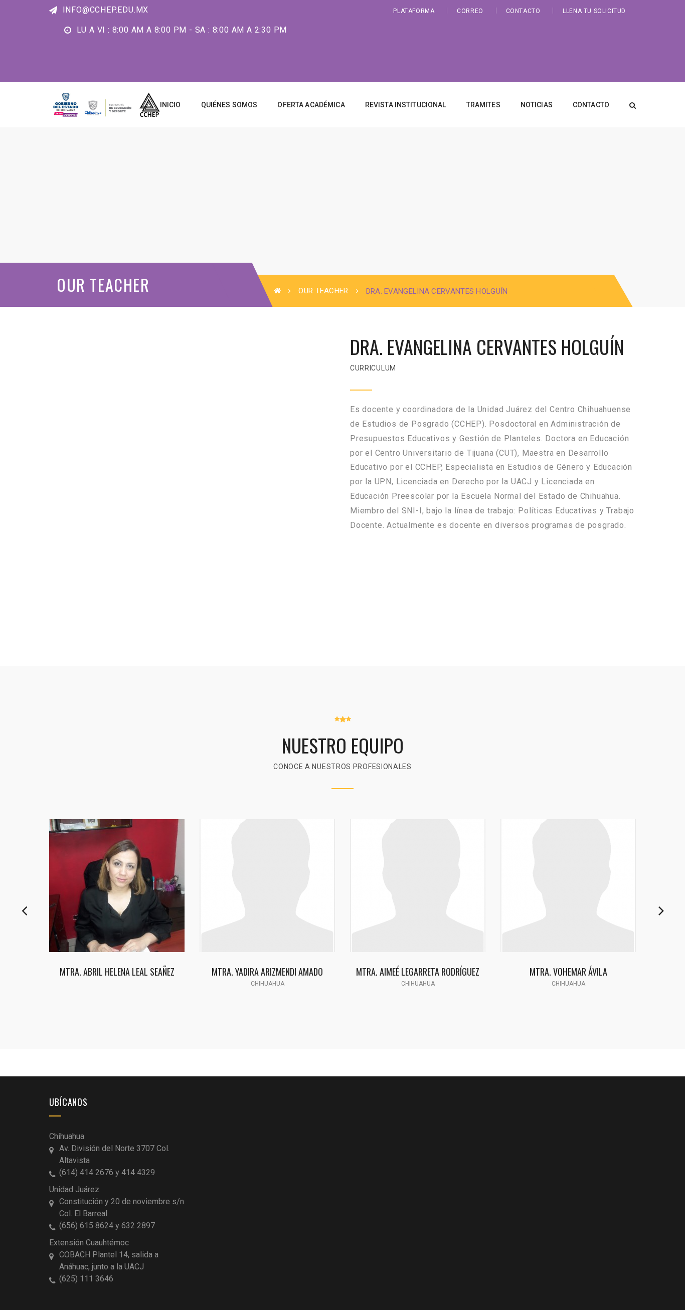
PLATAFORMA (413, 11)
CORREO (470, 11)
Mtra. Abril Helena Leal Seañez (117, 971)
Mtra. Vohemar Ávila (568, 971)
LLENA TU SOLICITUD (594, 11)
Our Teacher (323, 290)
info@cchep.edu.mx (104, 10)
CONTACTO (523, 11)
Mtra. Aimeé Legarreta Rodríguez (417, 971)
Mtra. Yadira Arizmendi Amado (267, 971)
